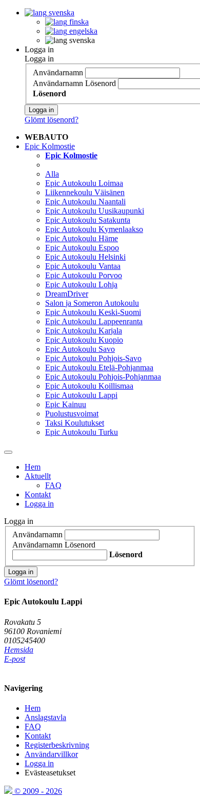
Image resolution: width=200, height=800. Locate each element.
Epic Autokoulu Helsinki (85, 256)
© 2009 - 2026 (37, 791)
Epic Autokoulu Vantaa (83, 266)
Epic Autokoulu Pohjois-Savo (93, 358)
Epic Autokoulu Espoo (82, 247)
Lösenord (100, 83)
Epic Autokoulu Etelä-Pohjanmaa (99, 367)
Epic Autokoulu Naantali (85, 201)
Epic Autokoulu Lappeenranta (94, 321)
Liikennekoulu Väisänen (85, 192)
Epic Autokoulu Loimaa (84, 183)
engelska (82, 31)
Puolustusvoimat (71, 413)
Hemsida (18, 649)
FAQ (53, 485)
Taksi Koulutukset (74, 422)
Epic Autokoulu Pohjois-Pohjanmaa (103, 376)
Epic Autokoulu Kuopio (84, 339)
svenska (60, 12)
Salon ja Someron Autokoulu (92, 303)
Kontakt (38, 494)
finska (78, 21)
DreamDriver (66, 293)
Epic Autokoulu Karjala (83, 330)
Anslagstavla (45, 717)
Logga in (39, 49)
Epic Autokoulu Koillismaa (89, 386)
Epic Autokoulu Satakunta (87, 220)
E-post (14, 659)
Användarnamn (58, 72)
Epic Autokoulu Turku (81, 432)
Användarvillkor (51, 754)
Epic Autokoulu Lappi (81, 395)
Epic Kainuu (65, 404)
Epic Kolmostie (50, 146)
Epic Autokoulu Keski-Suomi (93, 312)
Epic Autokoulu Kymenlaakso (94, 229)
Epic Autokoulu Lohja (81, 284)
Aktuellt (38, 476)
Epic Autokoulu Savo (80, 349)
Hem (33, 466)
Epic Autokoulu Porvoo (83, 275)
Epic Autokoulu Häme (81, 238)
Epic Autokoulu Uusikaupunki (94, 210)
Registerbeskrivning (57, 745)
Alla (52, 174)
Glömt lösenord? (51, 119)
